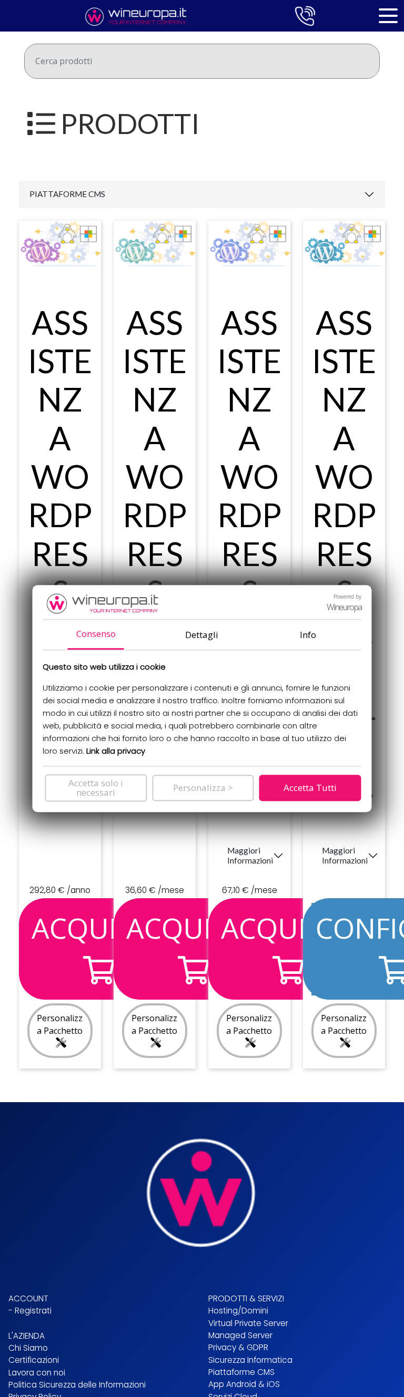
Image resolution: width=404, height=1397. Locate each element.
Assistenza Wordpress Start (60, 496)
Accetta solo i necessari (95, 787)
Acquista (99, 928)
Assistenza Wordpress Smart (155, 496)
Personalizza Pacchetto (60, 1024)
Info (308, 635)
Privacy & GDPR (238, 1347)
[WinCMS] (132, 14)
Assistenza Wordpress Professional (249, 553)
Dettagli (201, 635)
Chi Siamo (28, 1347)
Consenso (96, 634)
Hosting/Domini (238, 1310)
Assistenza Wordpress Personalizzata (344, 553)
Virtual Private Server (248, 1323)
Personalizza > (203, 788)
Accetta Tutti (310, 788)
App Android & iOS (244, 1384)
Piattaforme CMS (241, 1372)
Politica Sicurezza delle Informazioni (77, 1384)
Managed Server (240, 1335)
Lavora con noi (36, 1372)
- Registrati (30, 1310)
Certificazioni (33, 1359)
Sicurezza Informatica (250, 1359)
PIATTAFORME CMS (67, 194)
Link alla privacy (115, 750)
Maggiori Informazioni (250, 855)
